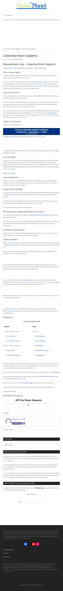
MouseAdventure (40, 355)
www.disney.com (31, 565)
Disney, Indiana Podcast (25, 280)
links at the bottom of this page (38, 82)
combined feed (55, 372)
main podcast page (27, 383)
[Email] (24, 423)
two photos (22, 185)
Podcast (11, 429)
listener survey (22, 102)
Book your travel (31, 494)
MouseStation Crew (18, 419)
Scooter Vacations (8, 151)
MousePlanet (11, 336)
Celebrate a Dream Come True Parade (28, 181)
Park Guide (29, 207)
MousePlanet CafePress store (49, 376)
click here (40, 86)
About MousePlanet (8, 549)
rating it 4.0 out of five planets (12, 194)
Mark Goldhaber (40, 336)
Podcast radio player (40, 68)
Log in (42, 585)
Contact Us (6, 553)
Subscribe (29, 68)
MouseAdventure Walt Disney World (39, 215)
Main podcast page (19, 68)
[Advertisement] (31, 32)
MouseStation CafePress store (17, 378)
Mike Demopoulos (41, 341)
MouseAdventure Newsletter (31, 221)
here (37, 88)
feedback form (40, 96)
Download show (8, 68)
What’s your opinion (9, 173)
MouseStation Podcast (13, 341)
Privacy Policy (6, 556)
